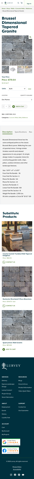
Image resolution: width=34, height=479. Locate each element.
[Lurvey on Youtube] (23, 475)
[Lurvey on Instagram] (11, 475)
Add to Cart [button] (11, 349)
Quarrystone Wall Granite (12, 343)
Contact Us (10, 262)
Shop (8, 8)
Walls (12, 8)
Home (3, 8)
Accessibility (17, 469)
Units (4, 89)
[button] (30, 37)
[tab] (7, 132)
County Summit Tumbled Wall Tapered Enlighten (17, 255)
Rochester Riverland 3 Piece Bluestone (17, 299)
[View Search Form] (18, 3)
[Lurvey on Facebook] (15, 475)
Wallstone (29, 8)
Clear (29, 88)
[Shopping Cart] (21, 3)
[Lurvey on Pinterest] (19, 475)
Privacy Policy (17, 467)
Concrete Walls (20, 8)
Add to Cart (20, 106)
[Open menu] (2, 3)
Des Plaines (6, 99)
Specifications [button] (21, 132)
